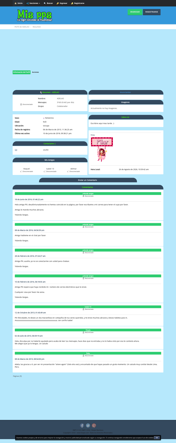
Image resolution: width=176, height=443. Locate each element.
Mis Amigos (50, 160)
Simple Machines (97, 430)
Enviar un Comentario (87, 180)
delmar (73, 168)
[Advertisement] (88, 52)
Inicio (20, 3)
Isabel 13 (50, 168)
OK (157, 437)
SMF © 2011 (86, 430)
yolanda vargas (88, 193)
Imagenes (125, 102)
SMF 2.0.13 (77, 430)
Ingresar (63, 3)
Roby (88, 353)
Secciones (33, 3)
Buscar (49, 3)
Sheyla (88, 330)
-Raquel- (26, 168)
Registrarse (78, 3)
